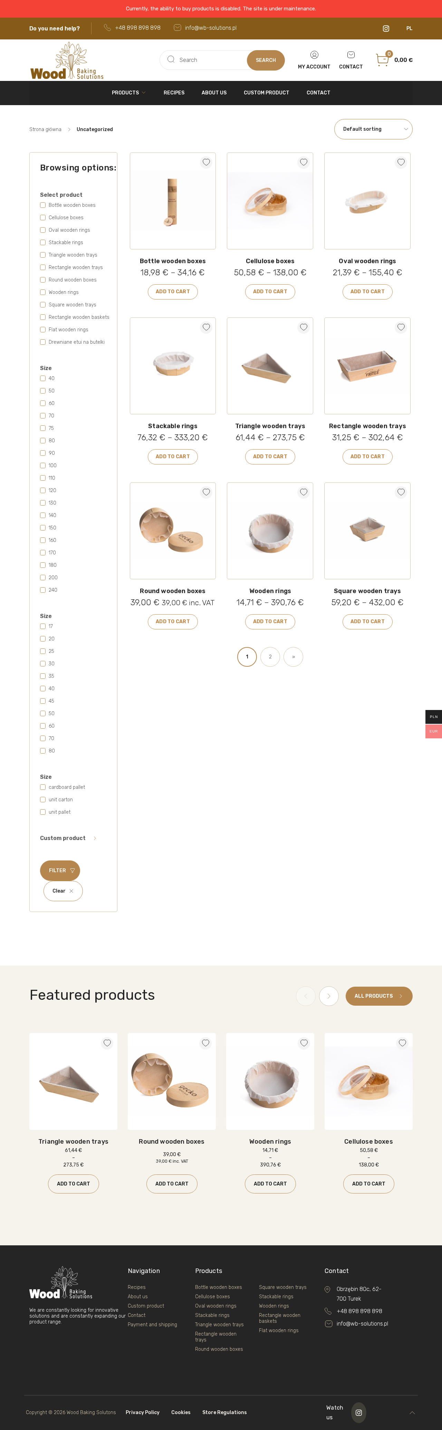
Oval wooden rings (216, 1306)
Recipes (174, 93)
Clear (59, 891)
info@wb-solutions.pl (211, 28)
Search (266, 60)
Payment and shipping (152, 1325)
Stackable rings (212, 1315)
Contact (318, 93)
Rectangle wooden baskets (279, 1318)
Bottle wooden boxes (218, 1287)
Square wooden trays (283, 1287)
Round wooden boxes (219, 1349)
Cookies (181, 1412)
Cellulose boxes (212, 1297)
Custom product (266, 93)
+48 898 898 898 (138, 28)
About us (214, 93)
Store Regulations (224, 1412)
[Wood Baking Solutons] (92, 60)
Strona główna (45, 129)
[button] (203, 160)
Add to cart (173, 292)
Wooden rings (274, 1306)
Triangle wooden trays (219, 1325)
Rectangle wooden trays (216, 1337)
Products (125, 93)
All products (374, 996)
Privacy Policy (143, 1412)
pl (409, 28)
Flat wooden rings (279, 1331)
